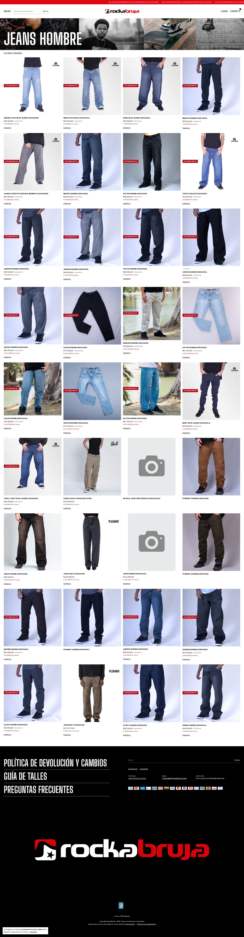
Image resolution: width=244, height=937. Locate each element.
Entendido (33, 932)
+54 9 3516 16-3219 (137, 778)
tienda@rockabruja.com (174, 778)
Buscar (46, 11)
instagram (133, 769)
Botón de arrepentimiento (146, 924)
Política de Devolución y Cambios (55, 763)
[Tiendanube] (122, 916)
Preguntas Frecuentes (38, 789)
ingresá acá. (130, 924)
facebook (144, 769)
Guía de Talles (25, 776)
